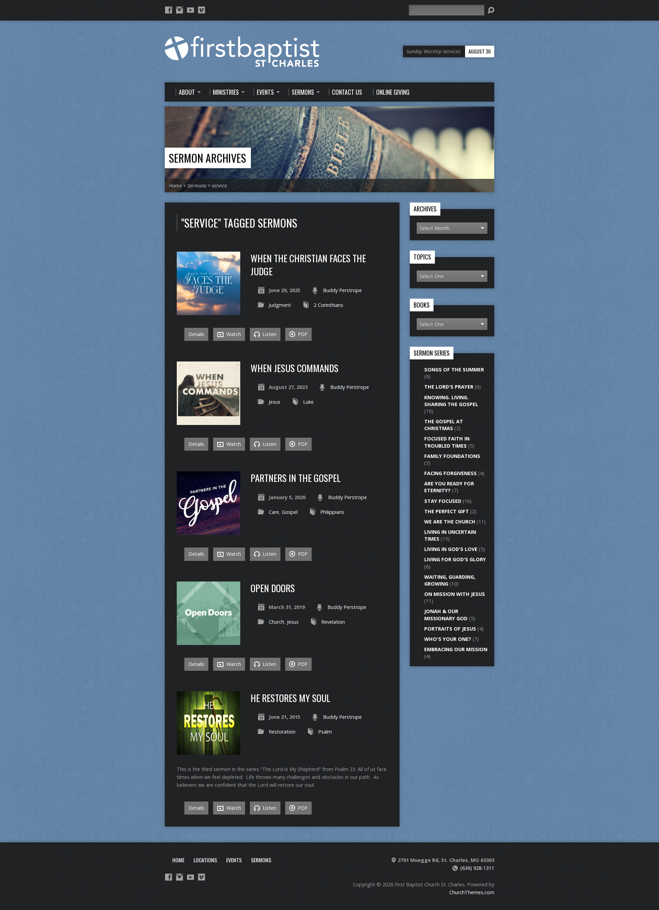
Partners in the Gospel (296, 478)
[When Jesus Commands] (208, 421)
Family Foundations (452, 456)
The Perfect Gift (446, 511)
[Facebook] (168, 10)
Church (276, 622)
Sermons (196, 185)
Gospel (290, 512)
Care (274, 512)
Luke (308, 402)
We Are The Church (449, 521)
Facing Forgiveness (450, 473)
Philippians (332, 512)
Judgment (280, 305)
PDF (302, 334)
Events (234, 860)
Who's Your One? (447, 639)
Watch (233, 334)
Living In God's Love (450, 549)
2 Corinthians (328, 305)
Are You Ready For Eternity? (449, 487)
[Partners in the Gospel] (208, 531)
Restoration (282, 731)
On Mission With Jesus (454, 594)
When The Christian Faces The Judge (308, 264)
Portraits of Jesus (450, 628)
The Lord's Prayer (448, 386)
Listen (268, 334)
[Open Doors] (208, 640)
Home (175, 185)
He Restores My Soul (291, 698)
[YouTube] (190, 10)
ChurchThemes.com (471, 892)
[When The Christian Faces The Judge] (208, 311)
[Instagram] (179, 10)
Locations (205, 860)
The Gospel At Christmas (443, 424)
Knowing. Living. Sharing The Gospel (451, 400)
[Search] (490, 10)
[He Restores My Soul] (208, 751)
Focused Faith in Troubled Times (447, 442)
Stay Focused (442, 501)
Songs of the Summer (454, 369)
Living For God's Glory (455, 559)
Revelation (333, 622)
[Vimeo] (201, 10)
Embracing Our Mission (455, 649)
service (219, 185)
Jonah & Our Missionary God (445, 614)
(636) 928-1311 (477, 868)
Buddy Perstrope (342, 290)
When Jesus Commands (294, 368)
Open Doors (273, 588)
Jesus (274, 402)
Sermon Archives (207, 158)
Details (196, 334)
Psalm (325, 731)
